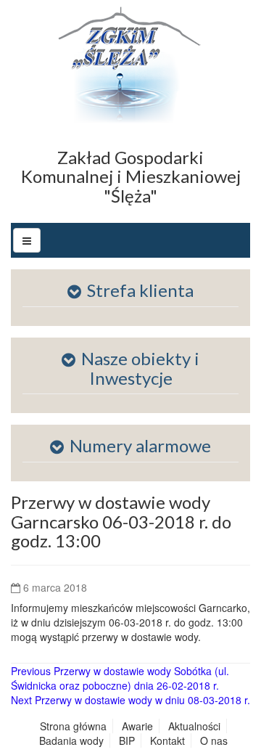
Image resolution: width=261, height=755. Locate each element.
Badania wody (71, 740)
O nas (214, 740)
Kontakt (167, 740)
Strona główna (73, 726)
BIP (127, 740)
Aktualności (194, 726)
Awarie (137, 726)
